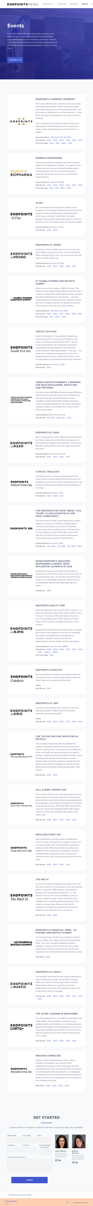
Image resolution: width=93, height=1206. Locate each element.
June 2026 (51, 546)
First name (11, 1136)
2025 (49, 140)
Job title (25, 1145)
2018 (70, 143)
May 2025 (61, 417)
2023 (61, 140)
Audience (74, 4)
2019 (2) (55, 652)
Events (84, 4)
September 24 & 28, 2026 (60, 137)
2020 (80, 140)
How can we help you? (16, 1157)
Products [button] (48, 4)
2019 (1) (47, 652)
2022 (68, 140)
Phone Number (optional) (44, 1146)
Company (11, 1145)
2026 (49, 649)
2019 (69, 188)
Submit (29, 1180)
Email (40, 1136)
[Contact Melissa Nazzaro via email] (73, 1162)
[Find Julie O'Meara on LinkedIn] (59, 1160)
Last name (26, 1136)
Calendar (61, 4)
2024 (55, 140)
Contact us (15, 60)
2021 (74, 140)
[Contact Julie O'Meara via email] (56, 1160)
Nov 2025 (51, 417)
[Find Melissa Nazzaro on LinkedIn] (76, 1162)
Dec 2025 (61, 546)
